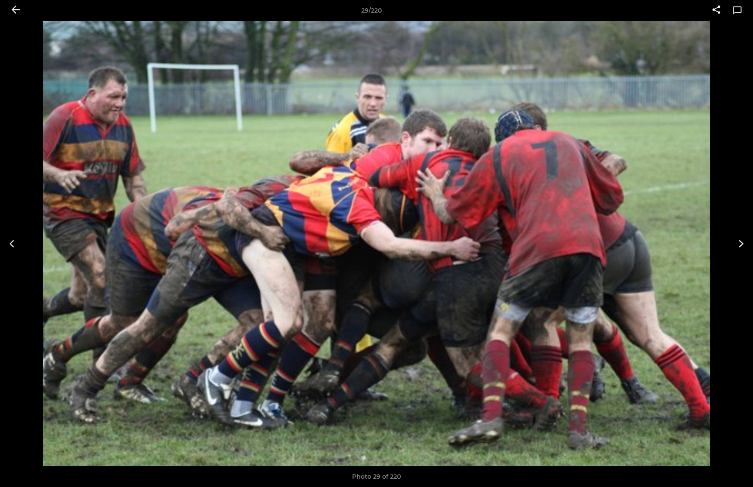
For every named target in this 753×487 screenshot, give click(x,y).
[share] (716, 10)
